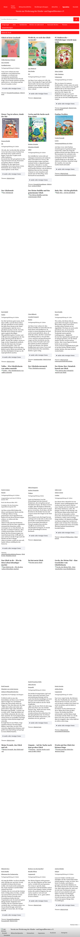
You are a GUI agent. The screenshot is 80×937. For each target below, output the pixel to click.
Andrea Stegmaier (33, 490)
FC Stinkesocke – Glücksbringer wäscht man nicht (65, 39)
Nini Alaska (31, 71)
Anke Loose (58, 490)
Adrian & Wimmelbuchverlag (9, 692)
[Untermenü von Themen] (69, 24)
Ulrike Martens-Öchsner (8, 60)
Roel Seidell (4, 312)
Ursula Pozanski (59, 138)
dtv (29, 74)
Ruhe (29, 361)
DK (2, 144)
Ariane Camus (59, 492)
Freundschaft (64, 108)
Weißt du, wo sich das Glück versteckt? (39, 38)
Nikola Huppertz (33, 487)
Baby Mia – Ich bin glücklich (66, 190)
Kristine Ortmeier (33, 144)
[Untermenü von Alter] (17, 24)
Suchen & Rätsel (36, 186)
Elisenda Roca (5, 869)
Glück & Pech (37, 98)
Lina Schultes (5, 62)
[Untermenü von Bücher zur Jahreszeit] (45, 24)
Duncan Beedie (5, 141)
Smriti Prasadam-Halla (34, 682)
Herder (30, 320)
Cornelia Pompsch (33, 317)
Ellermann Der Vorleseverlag (9, 874)
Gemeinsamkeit (38, 359)
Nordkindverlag (6, 65)
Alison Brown (32, 684)
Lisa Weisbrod (32, 68)
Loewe (57, 141)
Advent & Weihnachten (67, 537)
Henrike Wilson (32, 871)
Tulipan (30, 493)
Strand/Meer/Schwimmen (62, 731)
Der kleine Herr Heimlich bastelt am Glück (65, 367)
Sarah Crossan (5, 490)
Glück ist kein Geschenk (11, 37)
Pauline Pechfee (61, 114)
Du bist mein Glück (35, 560)
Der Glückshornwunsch (37, 366)
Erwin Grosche (59, 686)
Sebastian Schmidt (33, 147)
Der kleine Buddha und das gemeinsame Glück (39, 191)
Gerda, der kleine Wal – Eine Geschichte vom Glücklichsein (66, 562)
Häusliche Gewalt (11, 556)
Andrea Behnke (59, 869)
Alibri (29, 150)
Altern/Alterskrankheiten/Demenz (11, 554)
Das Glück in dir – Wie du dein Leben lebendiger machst (11, 562)
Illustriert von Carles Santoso (9, 689)
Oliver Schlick (59, 71)
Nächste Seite (74, 925)
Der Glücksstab (7, 190)
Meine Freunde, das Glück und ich (11, 746)
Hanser (3, 492)
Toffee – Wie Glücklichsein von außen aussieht (11, 367)
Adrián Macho (59, 689)
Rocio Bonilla (58, 312)
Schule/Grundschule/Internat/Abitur (65, 175)
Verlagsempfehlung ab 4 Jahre (63, 143)
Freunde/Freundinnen (13, 93)
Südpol (57, 871)
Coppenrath (58, 692)
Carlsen (57, 495)
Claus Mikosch (32, 314)
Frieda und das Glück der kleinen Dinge (65, 746)
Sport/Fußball (59, 109)
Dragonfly (31, 687)
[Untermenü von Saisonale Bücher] (60, 24)
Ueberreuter (58, 77)
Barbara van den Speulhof (35, 869)
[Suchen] (76, 19)
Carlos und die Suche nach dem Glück (38, 115)
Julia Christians (59, 74)
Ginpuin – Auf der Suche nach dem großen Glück (40, 746)
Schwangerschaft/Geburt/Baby (63, 361)
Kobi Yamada (5, 686)
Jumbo (3, 314)
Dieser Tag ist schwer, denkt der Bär (12, 115)
